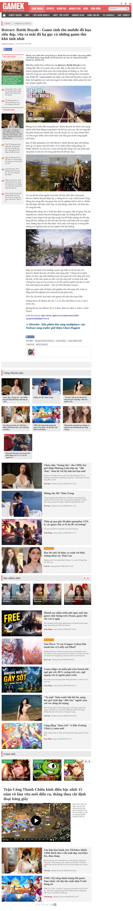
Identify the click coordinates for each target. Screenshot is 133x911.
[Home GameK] (4, 15)
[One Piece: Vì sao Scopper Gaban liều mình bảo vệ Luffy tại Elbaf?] (22, 651)
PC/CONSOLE (109, 14)
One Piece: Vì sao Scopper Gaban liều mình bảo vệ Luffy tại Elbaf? (65, 645)
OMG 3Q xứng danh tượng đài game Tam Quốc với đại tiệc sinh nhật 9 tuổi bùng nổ (65, 881)
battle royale (42, 344)
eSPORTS (50, 8)
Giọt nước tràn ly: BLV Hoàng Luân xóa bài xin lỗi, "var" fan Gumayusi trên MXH (12, 172)
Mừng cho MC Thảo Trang (43, 397)
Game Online (58, 533)
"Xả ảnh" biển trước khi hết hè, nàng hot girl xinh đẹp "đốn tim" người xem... (76, 399)
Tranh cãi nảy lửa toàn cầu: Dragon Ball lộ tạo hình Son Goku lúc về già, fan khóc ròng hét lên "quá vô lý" (13, 197)
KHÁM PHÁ (61, 8)
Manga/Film (55, 566)
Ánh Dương (48, 897)
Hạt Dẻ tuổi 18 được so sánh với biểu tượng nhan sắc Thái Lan (64, 554)
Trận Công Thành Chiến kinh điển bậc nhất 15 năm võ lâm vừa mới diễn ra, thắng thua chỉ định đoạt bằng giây (45, 794)
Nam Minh (48, 739)
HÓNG (85, 8)
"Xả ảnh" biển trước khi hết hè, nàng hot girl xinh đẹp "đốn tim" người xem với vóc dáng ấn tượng (65, 700)
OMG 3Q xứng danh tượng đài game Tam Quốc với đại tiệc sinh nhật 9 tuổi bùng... (45, 427)
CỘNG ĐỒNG (96, 8)
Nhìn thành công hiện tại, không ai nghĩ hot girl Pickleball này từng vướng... (76, 427)
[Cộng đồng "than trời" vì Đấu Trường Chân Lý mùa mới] (22, 736)
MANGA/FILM (75, 8)
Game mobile (46, 77)
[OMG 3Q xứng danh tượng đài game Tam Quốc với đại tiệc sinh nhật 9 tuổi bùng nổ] (46, 415)
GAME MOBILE (38, 8)
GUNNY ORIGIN (15, 14)
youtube (126, 4)
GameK (7, 24)
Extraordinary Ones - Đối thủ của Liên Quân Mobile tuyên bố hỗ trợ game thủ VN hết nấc (13, 92)
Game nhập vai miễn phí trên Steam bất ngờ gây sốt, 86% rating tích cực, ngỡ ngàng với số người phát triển (66, 672)
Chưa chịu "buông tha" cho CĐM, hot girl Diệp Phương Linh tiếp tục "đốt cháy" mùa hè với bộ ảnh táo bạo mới (12, 134)
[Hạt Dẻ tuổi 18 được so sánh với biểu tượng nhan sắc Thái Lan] (22, 560)
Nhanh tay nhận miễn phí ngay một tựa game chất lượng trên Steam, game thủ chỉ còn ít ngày (66, 615)
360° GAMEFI (124, 14)
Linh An (47, 566)
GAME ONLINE (93, 14)
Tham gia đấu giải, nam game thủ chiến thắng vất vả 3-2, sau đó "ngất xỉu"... (17, 455)
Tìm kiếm (127, 9)
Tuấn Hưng (48, 533)
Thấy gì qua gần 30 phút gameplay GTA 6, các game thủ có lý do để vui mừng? (66, 523)
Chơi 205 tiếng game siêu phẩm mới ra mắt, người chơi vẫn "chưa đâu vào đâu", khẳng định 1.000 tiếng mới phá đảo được (13, 148)
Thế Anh (47, 484)
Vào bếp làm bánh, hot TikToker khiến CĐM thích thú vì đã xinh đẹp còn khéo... (16, 427)
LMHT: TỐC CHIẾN (61, 14)
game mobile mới (75, 341)
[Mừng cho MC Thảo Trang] (46, 387)
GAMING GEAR (78, 14)
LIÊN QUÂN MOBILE (41, 14)
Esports (55, 739)
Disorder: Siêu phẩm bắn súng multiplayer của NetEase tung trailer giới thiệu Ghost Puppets (12, 80)
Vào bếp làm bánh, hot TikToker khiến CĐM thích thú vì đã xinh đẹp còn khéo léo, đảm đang (66, 852)
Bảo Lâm (47, 660)
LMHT (27, 14)
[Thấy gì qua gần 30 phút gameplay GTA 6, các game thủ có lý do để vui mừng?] (22, 532)
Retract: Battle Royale (44, 341)
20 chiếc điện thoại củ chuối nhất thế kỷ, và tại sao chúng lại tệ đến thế (12, 102)
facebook (121, 4)
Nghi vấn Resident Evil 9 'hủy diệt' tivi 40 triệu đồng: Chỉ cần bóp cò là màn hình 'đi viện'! (13, 160)
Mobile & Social (23, 24)
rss (130, 4)
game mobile (61, 341)
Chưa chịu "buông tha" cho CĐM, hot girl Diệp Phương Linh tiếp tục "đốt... (15, 399)
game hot (30, 344)
